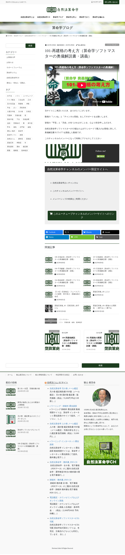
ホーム (10, 375)
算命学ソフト (12, 135)
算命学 (20, 131)
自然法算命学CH (13, 78)
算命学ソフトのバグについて (29, 430)
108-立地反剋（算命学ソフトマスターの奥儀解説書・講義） (29, 446)
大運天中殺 (11, 111)
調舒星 (20, 139)
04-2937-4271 (97, 2)
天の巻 (20, 111)
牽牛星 (30, 123)
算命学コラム (12, 73)
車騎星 (19, 143)
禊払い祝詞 (11, 131)
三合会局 (21, 100)
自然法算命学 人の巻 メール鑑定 (64, 424)
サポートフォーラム (14, 67)
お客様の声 (11, 57)
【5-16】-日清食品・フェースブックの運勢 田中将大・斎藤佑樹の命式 (68, 294)
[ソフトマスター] (52, 337)
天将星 (28, 111)
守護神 (9, 115)
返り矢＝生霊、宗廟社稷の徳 (29, 388)
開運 (8, 150)
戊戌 (8, 123)
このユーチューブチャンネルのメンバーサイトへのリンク (83, 215)
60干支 (9, 96)
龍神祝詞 (79, 322)
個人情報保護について (43, 375)
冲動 (27, 104)
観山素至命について (24, 375)
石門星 (22, 127)
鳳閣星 (15, 150)
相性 (15, 127)
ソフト (60, 322)
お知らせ (10, 62)
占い (15, 108)
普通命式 (16, 123)
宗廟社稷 (67, 322)
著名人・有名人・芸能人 (16, 83)
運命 (18, 146)
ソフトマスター (112, 45)
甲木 (8, 127)
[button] (101, 472)
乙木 (29, 100)
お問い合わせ (112, 2)
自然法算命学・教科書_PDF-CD (63, 462)
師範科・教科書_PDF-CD (60, 480)
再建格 (20, 104)
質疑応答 (10, 143)
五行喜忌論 (11, 104)
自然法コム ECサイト (57, 382)
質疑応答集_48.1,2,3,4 (101, 292)
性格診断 (26, 119)
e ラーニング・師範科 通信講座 (63, 406)
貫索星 (28, 139)
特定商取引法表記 (62, 375)
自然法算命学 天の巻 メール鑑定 (64, 388)
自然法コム (11, 139)
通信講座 (10, 146)
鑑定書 (25, 146)
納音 (21, 135)
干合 (18, 119)
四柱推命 (23, 108)
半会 (8, 108)
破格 (73, 322)
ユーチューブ (28, 96)
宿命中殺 (10, 119)
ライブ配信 (11, 100)
